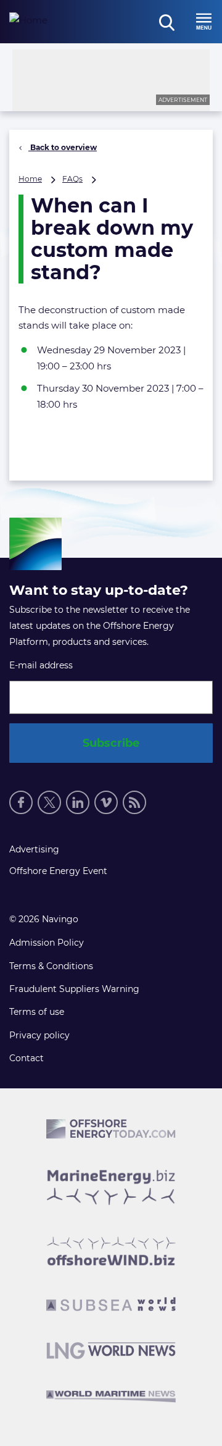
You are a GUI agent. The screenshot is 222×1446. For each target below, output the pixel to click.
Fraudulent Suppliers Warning (74, 988)
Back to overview (62, 147)
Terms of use (36, 1011)
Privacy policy (39, 1035)
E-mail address (41, 665)
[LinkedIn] (77, 802)
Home (30, 178)
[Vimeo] (106, 802)
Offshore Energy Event (58, 870)
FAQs (72, 178)
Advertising (34, 849)
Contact (26, 1058)
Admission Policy (46, 942)
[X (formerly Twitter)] (49, 802)
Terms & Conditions (51, 966)
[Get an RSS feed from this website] (134, 802)
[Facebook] (21, 802)
